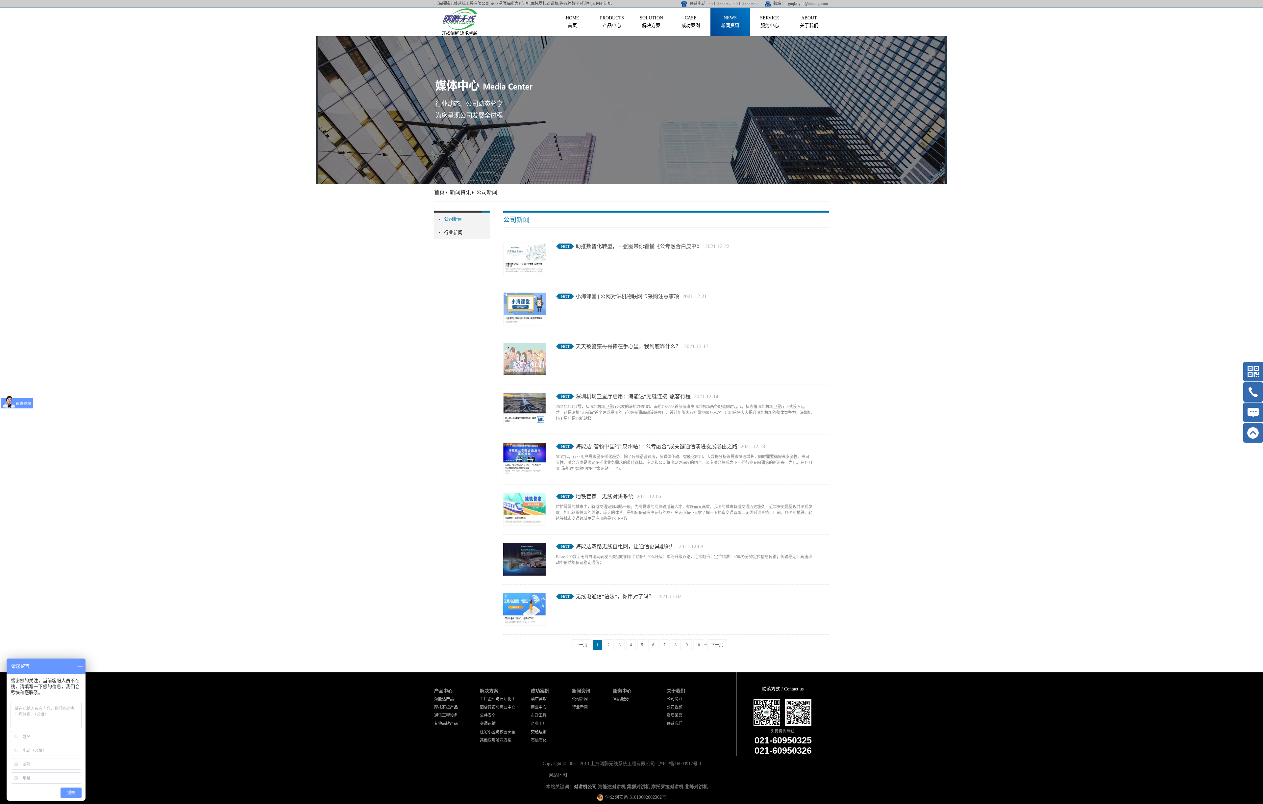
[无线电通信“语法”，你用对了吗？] (524, 596)
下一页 (717, 645)
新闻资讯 (460, 192)
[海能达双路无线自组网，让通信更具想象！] (524, 546)
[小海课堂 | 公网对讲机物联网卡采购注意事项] (524, 296)
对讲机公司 (585, 786)
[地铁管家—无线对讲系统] (524, 496)
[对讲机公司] (459, 10)
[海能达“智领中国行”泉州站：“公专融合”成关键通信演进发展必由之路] (524, 446)
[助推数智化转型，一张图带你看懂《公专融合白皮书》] (524, 246)
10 (698, 645)
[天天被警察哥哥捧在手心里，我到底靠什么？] (524, 346)
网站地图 (556, 775)
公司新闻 (486, 192)
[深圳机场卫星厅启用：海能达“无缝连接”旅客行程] (524, 396)
